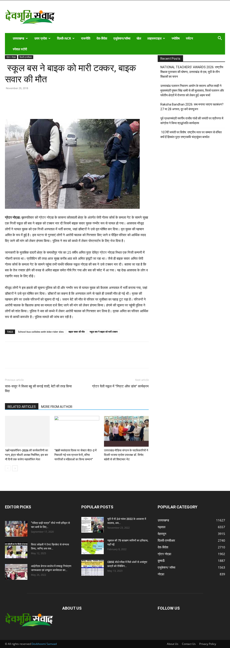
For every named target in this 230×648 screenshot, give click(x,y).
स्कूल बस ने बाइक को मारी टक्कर (104, 331)
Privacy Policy (207, 644)
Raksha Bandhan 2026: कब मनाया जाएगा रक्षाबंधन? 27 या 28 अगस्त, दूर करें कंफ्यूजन (191, 107)
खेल (139, 38)
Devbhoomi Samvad (44, 644)
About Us (172, 644)
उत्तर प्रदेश (40, 38)
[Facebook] (19, 106)
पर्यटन (189, 38)
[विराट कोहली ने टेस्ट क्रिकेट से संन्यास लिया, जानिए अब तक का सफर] (16, 550)
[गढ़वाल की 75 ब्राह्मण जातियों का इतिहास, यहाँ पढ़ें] (92, 546)
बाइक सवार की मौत (77, 331)
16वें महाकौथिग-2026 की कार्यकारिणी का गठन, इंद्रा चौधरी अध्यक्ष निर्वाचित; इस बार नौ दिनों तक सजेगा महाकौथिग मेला (26, 455)
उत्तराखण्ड (18, 38)
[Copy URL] (9, 106)
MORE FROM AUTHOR (56, 407)
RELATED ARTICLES (22, 407)
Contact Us (189, 644)
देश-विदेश (102, 38)
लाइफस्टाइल (154, 38)
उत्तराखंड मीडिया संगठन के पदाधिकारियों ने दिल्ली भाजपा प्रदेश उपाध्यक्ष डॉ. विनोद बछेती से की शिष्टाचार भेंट (126, 455)
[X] (30, 106)
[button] (219, 39)
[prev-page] (8, 468)
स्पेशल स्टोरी (20, 49)
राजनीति (85, 38)
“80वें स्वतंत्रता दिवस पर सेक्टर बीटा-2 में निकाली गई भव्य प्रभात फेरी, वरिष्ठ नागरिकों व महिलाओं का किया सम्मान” (75, 455)
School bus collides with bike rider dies (41, 331)
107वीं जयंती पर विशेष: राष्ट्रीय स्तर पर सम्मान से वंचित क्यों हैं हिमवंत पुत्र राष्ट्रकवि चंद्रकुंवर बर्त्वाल (191, 134)
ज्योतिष (176, 38)
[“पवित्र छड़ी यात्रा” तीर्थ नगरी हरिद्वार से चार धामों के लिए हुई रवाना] (16, 529)
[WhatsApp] (40, 106)
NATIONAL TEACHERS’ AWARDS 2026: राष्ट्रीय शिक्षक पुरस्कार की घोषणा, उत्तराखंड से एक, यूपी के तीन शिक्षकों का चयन (191, 71)
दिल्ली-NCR (64, 38)
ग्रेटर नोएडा (11, 57)
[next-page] (15, 468)
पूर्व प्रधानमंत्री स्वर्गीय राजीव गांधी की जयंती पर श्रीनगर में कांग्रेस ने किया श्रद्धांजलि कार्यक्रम (191, 120)
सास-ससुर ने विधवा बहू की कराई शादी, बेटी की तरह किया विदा (38, 388)
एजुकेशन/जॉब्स (121, 38)
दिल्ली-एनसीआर (26, 57)
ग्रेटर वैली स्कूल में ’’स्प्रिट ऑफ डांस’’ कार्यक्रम (120, 386)
